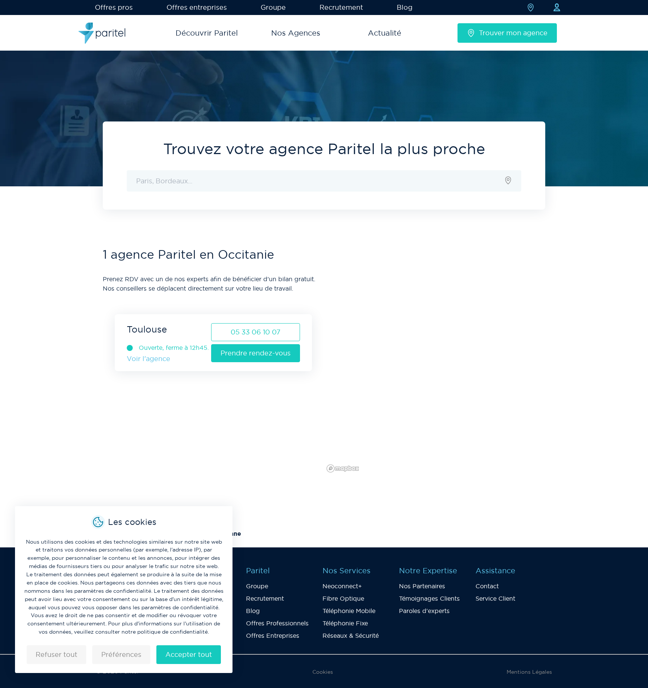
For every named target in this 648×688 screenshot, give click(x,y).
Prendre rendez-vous (255, 353)
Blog (404, 7)
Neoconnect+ (342, 586)
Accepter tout (188, 654)
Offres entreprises (196, 7)
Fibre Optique (343, 598)
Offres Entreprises (272, 636)
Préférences (121, 654)
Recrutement (341, 7)
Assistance (495, 570)
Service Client (495, 598)
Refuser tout (56, 654)
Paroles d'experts (424, 611)
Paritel (258, 570)
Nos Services (346, 570)
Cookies (322, 672)
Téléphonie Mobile (348, 611)
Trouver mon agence (513, 32)
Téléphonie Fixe (345, 623)
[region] (434, 360)
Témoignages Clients (429, 598)
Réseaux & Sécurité (350, 636)
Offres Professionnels (277, 623)
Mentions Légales (529, 672)
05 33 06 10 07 (255, 332)
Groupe (273, 7)
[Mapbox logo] (342, 468)
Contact (487, 586)
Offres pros (114, 7)
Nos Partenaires (422, 586)
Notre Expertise (428, 570)
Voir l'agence (148, 358)
